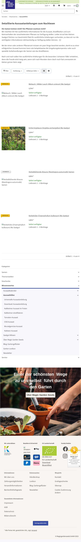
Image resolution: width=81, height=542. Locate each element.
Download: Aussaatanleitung (15, 304)
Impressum (8, 503)
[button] (54, 6)
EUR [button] (46, 6)
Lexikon (33, 481)
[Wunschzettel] (59, 6)
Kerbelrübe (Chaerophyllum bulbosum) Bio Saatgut (49, 215)
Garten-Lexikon (9, 348)
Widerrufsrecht (10, 515)
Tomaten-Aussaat (11, 317)
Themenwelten (8, 276)
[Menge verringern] (30, 102)
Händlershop (35, 477)
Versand (34, 530)
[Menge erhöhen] (77, 102)
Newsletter (7, 353)
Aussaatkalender (9, 290)
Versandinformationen (13, 485)
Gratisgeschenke (61, 481)
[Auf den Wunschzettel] (21, 86)
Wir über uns (9, 477)
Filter (7, 71)
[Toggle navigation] (3, 4)
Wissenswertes (8, 285)
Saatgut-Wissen (9, 335)
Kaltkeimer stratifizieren (13, 313)
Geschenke (6, 281)
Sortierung (16, 71)
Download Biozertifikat (47, 464)
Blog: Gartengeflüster (11, 344)
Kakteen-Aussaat (10, 330)
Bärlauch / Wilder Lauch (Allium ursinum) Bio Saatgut (49, 84)
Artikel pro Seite (31, 71)
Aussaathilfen (9, 295)
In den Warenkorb (54, 109)
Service (4, 357)
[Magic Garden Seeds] (10, 6)
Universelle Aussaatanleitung (15, 299)
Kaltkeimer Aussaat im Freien (15, 308)
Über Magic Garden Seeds (13, 339)
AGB (5, 507)
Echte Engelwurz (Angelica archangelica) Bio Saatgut (49, 128)
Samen (4, 272)
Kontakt (58, 477)
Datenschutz (9, 511)
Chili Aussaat (9, 322)
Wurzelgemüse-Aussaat (13, 326)
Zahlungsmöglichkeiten (13, 481)
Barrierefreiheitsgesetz (13, 490)
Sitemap (58, 485)
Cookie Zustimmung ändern (63, 491)
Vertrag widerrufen (41, 523)
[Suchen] (76, 11)
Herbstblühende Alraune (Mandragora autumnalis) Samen (51, 172)
